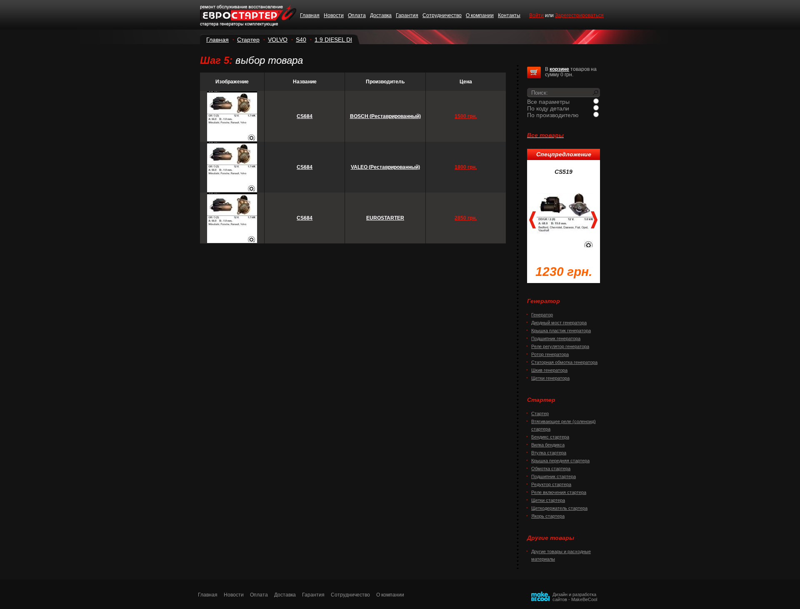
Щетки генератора (550, 378)
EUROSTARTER (385, 218)
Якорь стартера (548, 516)
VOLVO (278, 39)
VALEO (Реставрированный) (385, 167)
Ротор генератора (550, 354)
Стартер (248, 39)
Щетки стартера (548, 500)
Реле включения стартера (558, 492)
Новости (334, 15)
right (594, 219)
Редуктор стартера (551, 484)
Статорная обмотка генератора (564, 362)
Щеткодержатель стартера (559, 508)
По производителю (553, 115)
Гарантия (407, 15)
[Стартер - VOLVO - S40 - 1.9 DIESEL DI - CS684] (232, 140)
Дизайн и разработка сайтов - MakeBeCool (574, 597)
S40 (301, 39)
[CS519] (566, 219)
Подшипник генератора (555, 338)
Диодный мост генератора (559, 322)
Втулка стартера (548, 452)
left (532, 219)
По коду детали (548, 108)
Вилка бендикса (548, 444)
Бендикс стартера (550, 436)
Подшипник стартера (553, 476)
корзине (559, 69)
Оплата (357, 15)
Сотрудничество (442, 15)
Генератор (542, 314)
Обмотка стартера (550, 468)
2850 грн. (466, 218)
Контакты (509, 15)
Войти (536, 15)
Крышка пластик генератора (561, 330)
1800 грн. (466, 167)
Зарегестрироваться (579, 15)
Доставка (381, 15)
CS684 (304, 116)
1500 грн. (466, 116)
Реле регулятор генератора (560, 346)
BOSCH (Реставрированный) (385, 116)
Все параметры (548, 101)
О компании (480, 15)
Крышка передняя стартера (560, 460)
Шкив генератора (549, 370)
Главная (310, 15)
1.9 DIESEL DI (333, 39)
